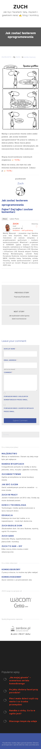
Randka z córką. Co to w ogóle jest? (22, 712)
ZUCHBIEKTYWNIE (11, 474)
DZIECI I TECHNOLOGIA (14, 505)
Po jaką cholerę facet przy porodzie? (23, 691)
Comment (8, 372)
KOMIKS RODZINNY (11, 577)
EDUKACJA (7, 515)
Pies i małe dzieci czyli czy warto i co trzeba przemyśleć (23, 701)
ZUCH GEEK (8, 536)
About (5, 219)
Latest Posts (14, 219)
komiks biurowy (30, 57)
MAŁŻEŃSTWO (9, 453)
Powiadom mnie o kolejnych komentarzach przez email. (16, 398)
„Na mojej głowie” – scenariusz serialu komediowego (20, 680)
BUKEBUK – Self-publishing (23, 230)
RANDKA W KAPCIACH (13, 464)
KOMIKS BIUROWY (11, 569)
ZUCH (16, 224)
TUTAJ (17, 160)
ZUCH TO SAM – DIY (12, 546)
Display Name (10, 349)
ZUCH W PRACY (10, 495)
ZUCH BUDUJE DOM (12, 525)
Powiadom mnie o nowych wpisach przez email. (19, 410)
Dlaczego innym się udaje (23, 721)
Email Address (10, 360)
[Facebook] (36, 226)
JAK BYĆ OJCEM (10, 484)
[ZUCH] (7, 228)
